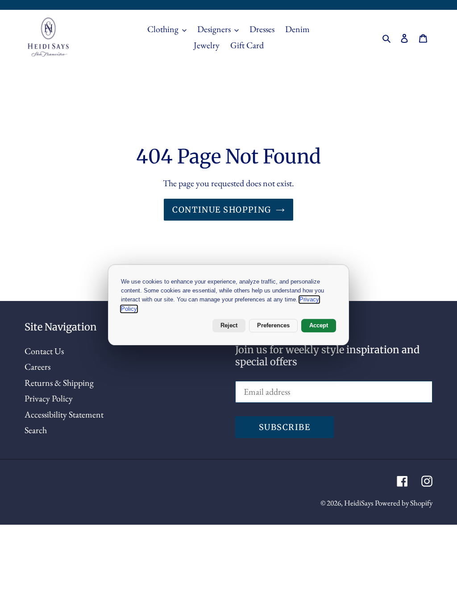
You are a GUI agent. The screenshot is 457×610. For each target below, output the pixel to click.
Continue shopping (221, 210)
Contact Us (44, 351)
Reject (228, 325)
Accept (318, 325)
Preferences (273, 325)
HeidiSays (358, 503)
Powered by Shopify (403, 503)
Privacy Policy (49, 398)
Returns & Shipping (59, 383)
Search (36, 430)
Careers (37, 366)
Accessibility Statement (64, 414)
